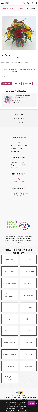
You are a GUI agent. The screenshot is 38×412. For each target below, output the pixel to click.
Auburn (28, 259)
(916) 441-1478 (19, 182)
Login (23, 162)
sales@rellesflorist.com (19, 188)
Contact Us (19, 122)
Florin (10, 319)
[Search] (24, 2)
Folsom (28, 319)
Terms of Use (22, 411)
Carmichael (9, 271)
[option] (19, 33)
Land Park (28, 331)
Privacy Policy (19, 114)
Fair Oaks (28, 307)
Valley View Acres (9, 378)
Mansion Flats (9, 342)
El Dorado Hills (28, 295)
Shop (11, 8)
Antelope (9, 259)
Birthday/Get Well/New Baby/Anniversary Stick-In (23, 97)
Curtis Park (28, 283)
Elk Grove (9, 307)
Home (4, 8)
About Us (14, 162)
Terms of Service (19, 118)
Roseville (28, 366)
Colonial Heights (9, 283)
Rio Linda (28, 354)
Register (24, 165)
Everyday (20, 8)
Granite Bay (9, 331)
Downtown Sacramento (10, 295)
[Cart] (28, 3)
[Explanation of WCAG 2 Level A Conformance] (19, 392)
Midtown (28, 342)
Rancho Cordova (9, 354)
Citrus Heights (28, 271)
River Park (10, 366)
